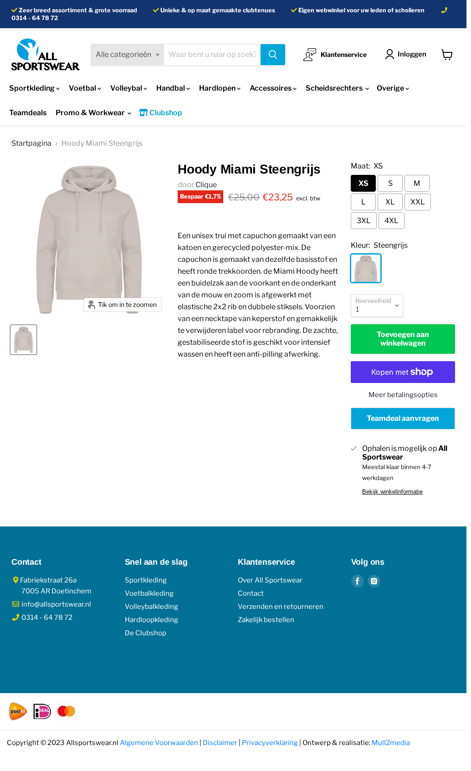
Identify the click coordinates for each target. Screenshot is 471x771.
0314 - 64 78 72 (34, 18)
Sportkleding (32, 88)
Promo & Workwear (91, 112)
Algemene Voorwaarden (159, 743)
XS (363, 183)
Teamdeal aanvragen (403, 418)
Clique (206, 184)
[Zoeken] (273, 54)
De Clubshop (145, 633)
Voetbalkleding (149, 593)
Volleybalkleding (151, 607)
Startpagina (31, 143)
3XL (364, 220)
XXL (417, 202)
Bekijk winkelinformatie (392, 492)
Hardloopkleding (151, 620)
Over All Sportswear (270, 580)
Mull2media (391, 743)
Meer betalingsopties (403, 395)
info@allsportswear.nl (55, 604)
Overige (391, 88)
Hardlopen (218, 88)
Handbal (171, 88)
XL (390, 202)
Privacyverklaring (270, 743)
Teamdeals (27, 112)
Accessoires (271, 88)
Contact (251, 593)
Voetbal (83, 88)
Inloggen (412, 54)
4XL (391, 220)
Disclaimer (220, 743)
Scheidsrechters (335, 88)
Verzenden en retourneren (280, 607)
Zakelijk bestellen (266, 620)
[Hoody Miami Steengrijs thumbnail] (23, 339)
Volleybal (126, 88)
